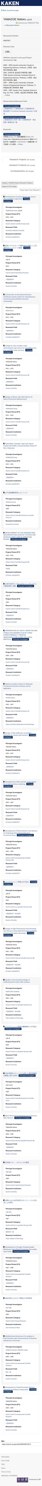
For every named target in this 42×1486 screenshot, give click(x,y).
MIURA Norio (10, 310)
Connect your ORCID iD (26, 23)
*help (37, 23)
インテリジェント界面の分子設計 (17, 882)
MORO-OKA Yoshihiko (12, 991)
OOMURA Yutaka (22, 1350)
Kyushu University (11, 286)
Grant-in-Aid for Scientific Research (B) (17, 224)
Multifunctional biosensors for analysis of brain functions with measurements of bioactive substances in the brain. (20, 1338)
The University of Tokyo (13, 1327)
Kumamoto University (12, 524)
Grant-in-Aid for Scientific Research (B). (18, 562)
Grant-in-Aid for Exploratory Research (17, 273)
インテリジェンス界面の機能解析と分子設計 (21, 1026)
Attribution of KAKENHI (9, 1475)
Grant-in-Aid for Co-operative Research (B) (19, 907)
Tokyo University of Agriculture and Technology (20, 724)
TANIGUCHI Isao (11, 502)
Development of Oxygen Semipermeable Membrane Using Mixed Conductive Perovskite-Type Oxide (20, 1249)
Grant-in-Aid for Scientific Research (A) (17, 324)
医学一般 (17, 120)
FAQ (2, 1464)
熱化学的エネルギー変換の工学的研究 (18, 1298)
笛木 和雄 (8, 1308)
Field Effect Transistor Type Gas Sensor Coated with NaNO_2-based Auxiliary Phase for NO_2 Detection (20, 446)
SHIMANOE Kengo (11, 210)
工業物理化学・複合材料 (13, 913)
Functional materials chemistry (22, 111)
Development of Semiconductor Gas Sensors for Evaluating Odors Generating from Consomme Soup (20, 833)
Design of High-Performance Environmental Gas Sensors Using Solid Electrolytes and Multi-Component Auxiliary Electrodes (20, 931)
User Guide (5, 1460)
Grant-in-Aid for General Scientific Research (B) (20, 958)
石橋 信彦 (8, 1172)
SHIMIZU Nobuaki (11, 1350)
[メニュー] (39, 2)
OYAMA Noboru (10, 698)
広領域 (8, 568)
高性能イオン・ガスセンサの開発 (17, 1162)
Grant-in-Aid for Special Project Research (18, 1185)
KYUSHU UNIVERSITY (13, 237)
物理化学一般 (12, 122)
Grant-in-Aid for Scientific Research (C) (17, 471)
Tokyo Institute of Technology (14, 1018)
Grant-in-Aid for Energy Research (16, 1321)
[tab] (22, 159)
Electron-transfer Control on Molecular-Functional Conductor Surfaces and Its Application (18, 686)
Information (5, 1457)
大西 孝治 (8, 1212)
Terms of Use (6, 1472)
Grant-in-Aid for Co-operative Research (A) (19, 1005)
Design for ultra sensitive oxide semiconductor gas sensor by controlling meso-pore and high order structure (20, 348)
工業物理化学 (8, 109)
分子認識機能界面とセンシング (16, 493)
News (3, 1468)
